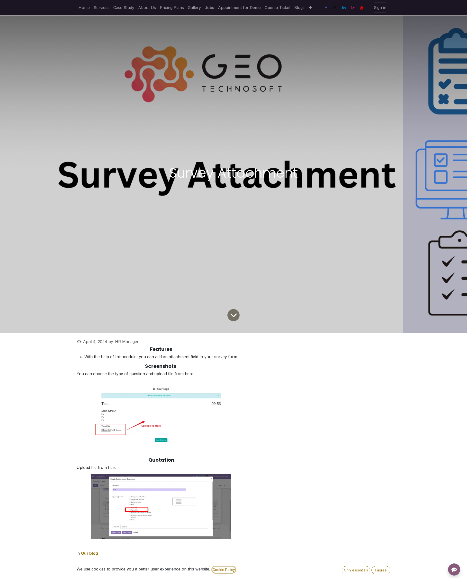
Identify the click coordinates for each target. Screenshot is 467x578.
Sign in (380, 7)
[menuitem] (84, 7)
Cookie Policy (224, 570)
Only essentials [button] (356, 570)
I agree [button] (381, 570)
